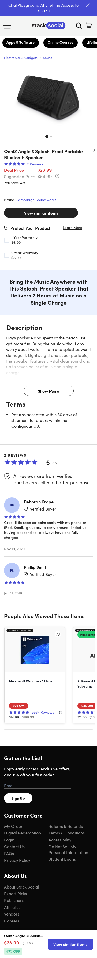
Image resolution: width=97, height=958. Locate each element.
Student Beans (62, 859)
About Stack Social (21, 887)
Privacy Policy (17, 860)
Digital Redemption (22, 833)
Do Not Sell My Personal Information (68, 849)
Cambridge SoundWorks (36, 199)
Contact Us (14, 846)
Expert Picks (15, 893)
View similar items (41, 213)
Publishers (14, 900)
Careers (11, 921)
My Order (13, 826)
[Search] (79, 25)
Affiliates (12, 907)
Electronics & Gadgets (21, 57)
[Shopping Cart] (89, 25)
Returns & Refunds (66, 826)
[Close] (87, 5)
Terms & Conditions (67, 833)
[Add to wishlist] (93, 150)
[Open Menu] (8, 25)
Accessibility (60, 839)
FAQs (9, 853)
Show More (48, 391)
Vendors (11, 914)
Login (9, 839)
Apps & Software (20, 42)
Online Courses (60, 42)
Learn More (72, 227)
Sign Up (18, 798)
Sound (48, 57)
